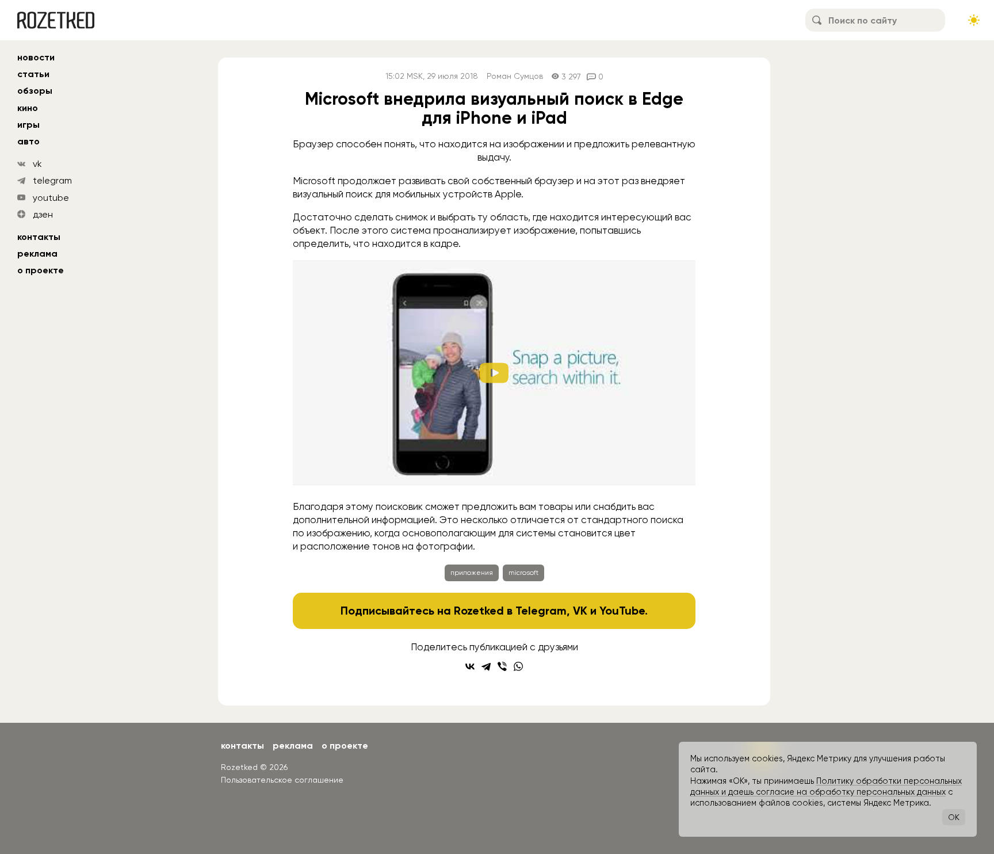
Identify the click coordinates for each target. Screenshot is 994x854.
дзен (43, 214)
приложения (471, 573)
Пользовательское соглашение (282, 779)
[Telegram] (486, 666)
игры (28, 124)
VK (580, 610)
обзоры (34, 90)
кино (27, 107)
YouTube (622, 610)
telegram (52, 180)
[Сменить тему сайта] (973, 20)
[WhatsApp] (518, 666)
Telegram (541, 610)
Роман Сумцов (515, 76)
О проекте (40, 270)
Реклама (37, 253)
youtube (51, 197)
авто (28, 141)
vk (37, 163)
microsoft (523, 573)
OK (953, 817)
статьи (33, 73)
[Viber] (502, 666)
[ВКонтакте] (470, 666)
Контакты (38, 236)
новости (36, 57)
